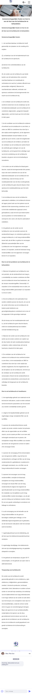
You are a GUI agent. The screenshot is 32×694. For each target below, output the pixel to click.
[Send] (29, 691)
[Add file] (2, 691)
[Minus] (30, 654)
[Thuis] (16, 646)
